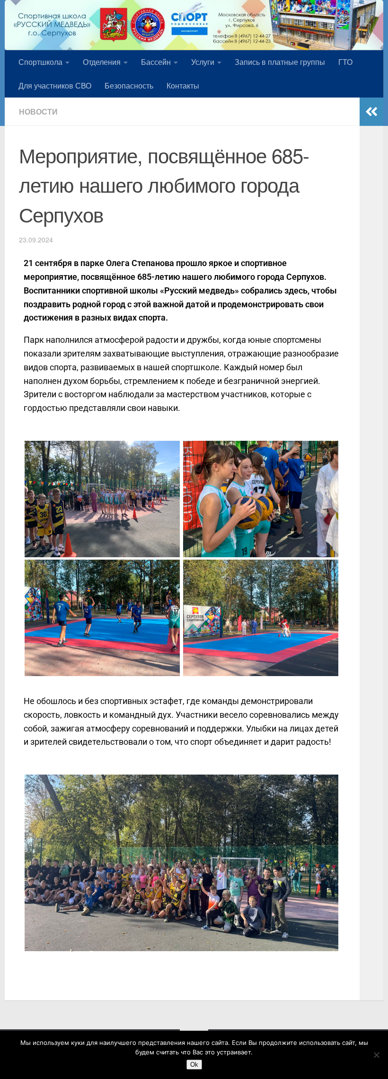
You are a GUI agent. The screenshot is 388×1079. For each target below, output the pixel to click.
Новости (38, 111)
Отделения (102, 61)
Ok (194, 1064)
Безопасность (129, 85)
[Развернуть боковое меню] (371, 112)
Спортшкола (40, 61)
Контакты (183, 85)
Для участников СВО (54, 85)
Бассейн (156, 61)
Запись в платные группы (280, 61)
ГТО (345, 61)
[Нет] (376, 1055)
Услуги (202, 61)
